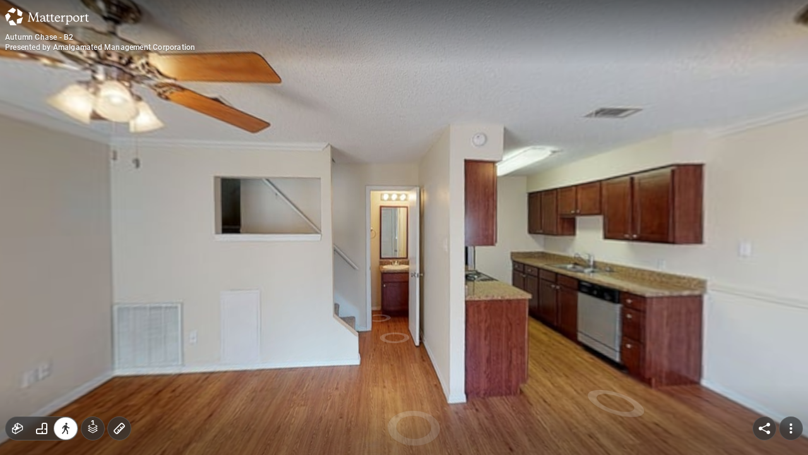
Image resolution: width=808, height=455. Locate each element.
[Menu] (791, 428)
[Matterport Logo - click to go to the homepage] (47, 16)
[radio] (18, 428)
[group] (41, 428)
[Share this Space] (764, 428)
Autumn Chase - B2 (39, 37)
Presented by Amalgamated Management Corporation (100, 47)
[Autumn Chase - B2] (404, 227)
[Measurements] (119, 428)
